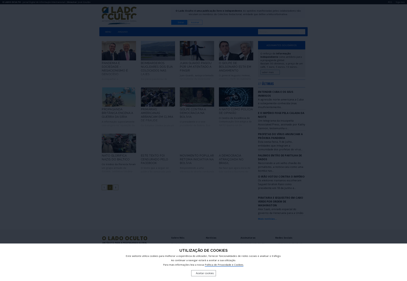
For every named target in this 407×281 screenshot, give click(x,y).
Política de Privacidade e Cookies (224, 264)
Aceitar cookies (204, 273)
